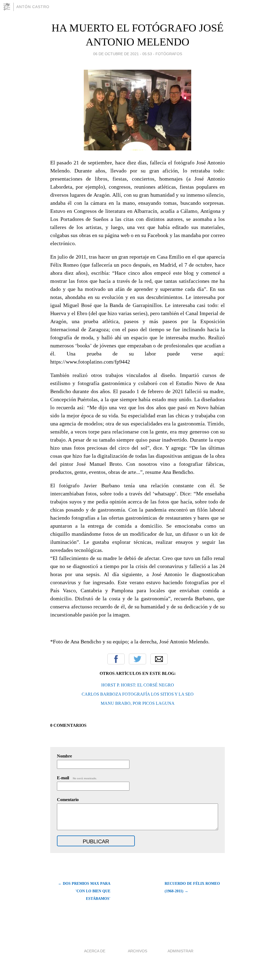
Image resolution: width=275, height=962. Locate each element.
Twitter (137, 659)
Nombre (64, 756)
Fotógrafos (168, 54)
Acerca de (94, 951)
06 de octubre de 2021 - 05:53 (122, 54)
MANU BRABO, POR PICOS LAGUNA (138, 703)
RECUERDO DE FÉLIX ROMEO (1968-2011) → (192, 887)
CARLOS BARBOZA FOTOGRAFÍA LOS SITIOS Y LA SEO (138, 694)
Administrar (180, 951)
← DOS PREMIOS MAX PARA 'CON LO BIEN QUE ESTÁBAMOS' (84, 891)
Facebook (116, 659)
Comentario (68, 799)
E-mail (77, 778)
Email (159, 659)
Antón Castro (32, 7)
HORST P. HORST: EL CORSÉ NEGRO (137, 685)
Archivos (137, 951)
